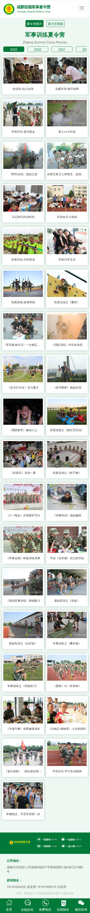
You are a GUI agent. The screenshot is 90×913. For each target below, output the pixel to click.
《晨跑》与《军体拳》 (67, 686)
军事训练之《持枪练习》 (23, 686)
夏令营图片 (34, 23)
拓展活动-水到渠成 (23, 259)
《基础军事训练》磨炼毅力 (23, 601)
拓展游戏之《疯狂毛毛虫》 (67, 430)
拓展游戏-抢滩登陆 (23, 302)
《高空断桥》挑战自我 (67, 387)
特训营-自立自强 (23, 89)
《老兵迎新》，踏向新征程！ (23, 771)
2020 (86, 49)
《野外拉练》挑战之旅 (23, 174)
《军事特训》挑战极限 (67, 515)
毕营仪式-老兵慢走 (23, 132)
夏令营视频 (55, 23)
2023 (13, 49)
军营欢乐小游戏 (67, 217)
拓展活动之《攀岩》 (67, 302)
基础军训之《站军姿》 (23, 643)
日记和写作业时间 (23, 217)
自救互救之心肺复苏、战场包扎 (67, 174)
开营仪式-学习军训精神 (67, 771)
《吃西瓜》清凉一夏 (23, 473)
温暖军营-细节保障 (67, 89)
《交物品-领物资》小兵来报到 (67, 729)
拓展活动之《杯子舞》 (67, 473)
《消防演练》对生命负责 (67, 345)
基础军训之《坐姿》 (67, 601)
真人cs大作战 (67, 132)
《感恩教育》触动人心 (23, 430)
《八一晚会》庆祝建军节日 (23, 515)
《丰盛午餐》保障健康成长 (23, 729)
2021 (62, 49)
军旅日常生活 (67, 259)
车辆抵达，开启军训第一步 (23, 814)
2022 (37, 49)
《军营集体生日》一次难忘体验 (23, 345)
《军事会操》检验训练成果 (23, 558)
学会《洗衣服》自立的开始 (67, 558)
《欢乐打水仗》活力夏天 (23, 387)
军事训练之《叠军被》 (67, 643)
